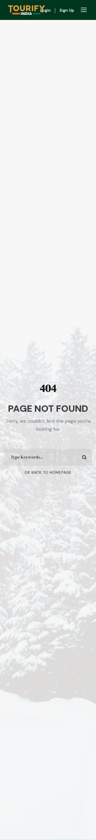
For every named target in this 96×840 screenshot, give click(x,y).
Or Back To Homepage (48, 472)
